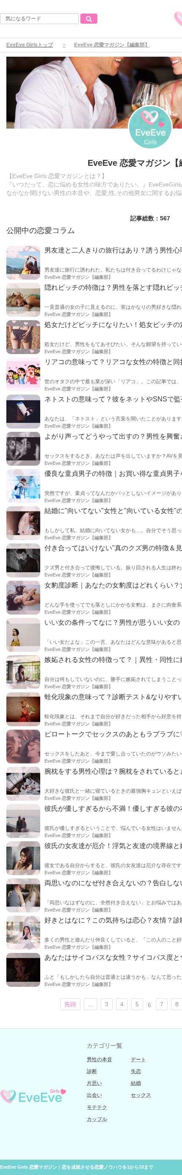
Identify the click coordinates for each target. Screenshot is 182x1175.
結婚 (136, 1083)
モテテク (97, 1107)
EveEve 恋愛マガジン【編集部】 (78, 277)
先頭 (70, 1004)
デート (138, 1059)
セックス (141, 1095)
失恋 (136, 1071)
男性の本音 (99, 1059)
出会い (94, 1095)
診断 (92, 1071)
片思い (94, 1083)
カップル (97, 1119)
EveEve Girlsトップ (29, 45)
